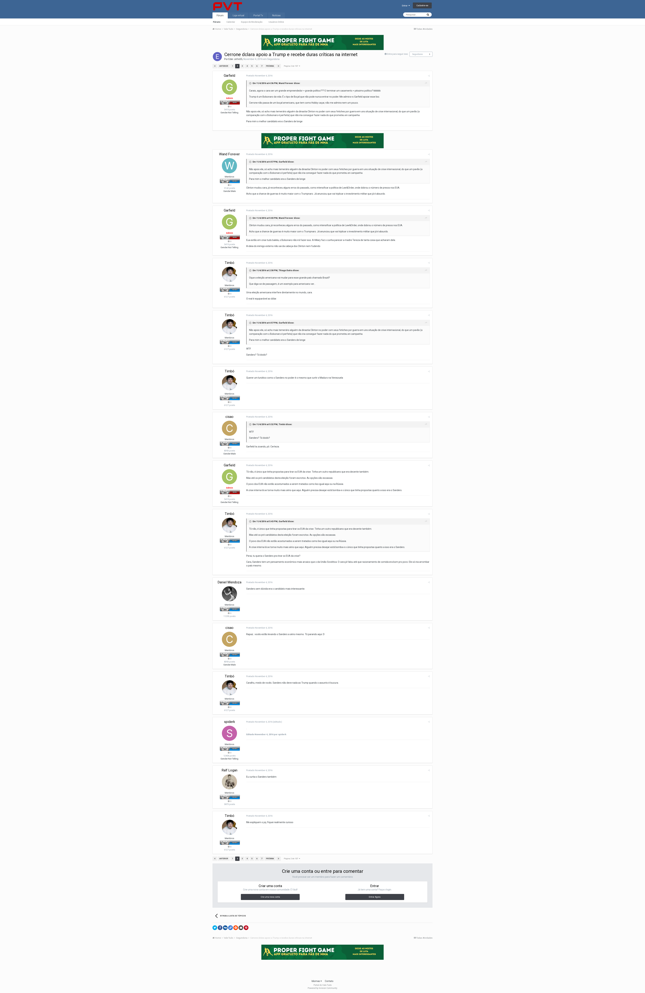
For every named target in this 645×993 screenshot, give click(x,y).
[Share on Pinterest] (246, 927)
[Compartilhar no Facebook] (220, 927)
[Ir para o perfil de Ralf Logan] (229, 781)
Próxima (270, 66)
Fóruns (216, 22)
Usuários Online (276, 22)
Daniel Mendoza (229, 582)
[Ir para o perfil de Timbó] (229, 274)
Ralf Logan (229, 770)
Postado (259, 75)
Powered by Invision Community (322, 988)
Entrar (405, 5)
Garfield (229, 76)
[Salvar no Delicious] (230, 927)
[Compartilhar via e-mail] (241, 927)
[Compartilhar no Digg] (225, 927)
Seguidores (417, 54)
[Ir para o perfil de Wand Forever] (229, 165)
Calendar (230, 22)
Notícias (276, 15)
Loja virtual (238, 15)
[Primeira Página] (214, 66)
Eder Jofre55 (235, 59)
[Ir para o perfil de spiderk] (229, 733)
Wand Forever (229, 154)
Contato (329, 981)
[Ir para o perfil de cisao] (229, 428)
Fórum (220, 15)
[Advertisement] (322, 968)
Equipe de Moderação (252, 22)
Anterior (223, 66)
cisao (229, 417)
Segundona (273, 59)
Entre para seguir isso (397, 54)
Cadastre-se (422, 5)
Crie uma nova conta (270, 897)
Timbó (229, 263)
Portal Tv (258, 15)
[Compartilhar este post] (429, 76)
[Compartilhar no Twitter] (214, 927)
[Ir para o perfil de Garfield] (229, 87)
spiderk (229, 722)
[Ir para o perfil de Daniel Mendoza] (229, 593)
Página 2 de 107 (291, 66)
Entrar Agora (374, 897)
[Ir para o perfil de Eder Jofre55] (217, 56)
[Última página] (278, 66)
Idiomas (316, 981)
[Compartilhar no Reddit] (235, 927)
